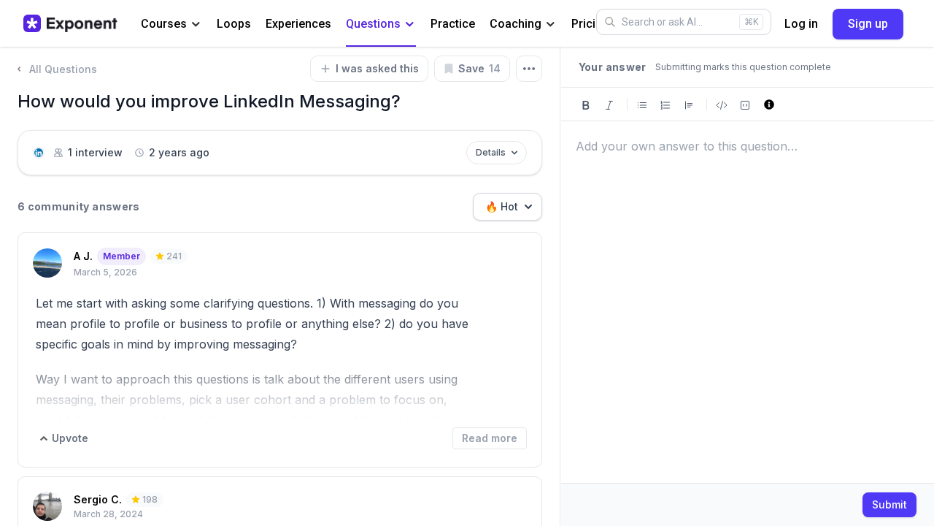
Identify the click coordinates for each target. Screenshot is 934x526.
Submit (889, 504)
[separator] (560, 286)
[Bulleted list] (642, 104)
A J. (83, 256)
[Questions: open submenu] (410, 24)
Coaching (515, 24)
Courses (164, 24)
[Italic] (609, 104)
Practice (453, 24)
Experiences (298, 24)
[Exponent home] (70, 23)
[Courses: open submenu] (196, 24)
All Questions (63, 69)
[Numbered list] (665, 104)
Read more (489, 438)
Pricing (590, 24)
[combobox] (507, 207)
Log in (801, 24)
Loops (234, 24)
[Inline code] (721, 104)
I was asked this (377, 68)
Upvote (70, 438)
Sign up (868, 24)
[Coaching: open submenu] (550, 24)
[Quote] (689, 104)
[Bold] (586, 104)
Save (479, 68)
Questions (373, 24)
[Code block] (745, 104)
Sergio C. (98, 499)
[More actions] (529, 69)
